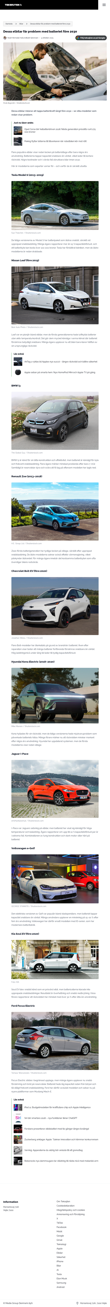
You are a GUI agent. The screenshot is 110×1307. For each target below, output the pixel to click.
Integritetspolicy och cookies (71, 1210)
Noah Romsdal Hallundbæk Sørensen (23, 38)
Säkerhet (61, 1257)
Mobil (59, 1231)
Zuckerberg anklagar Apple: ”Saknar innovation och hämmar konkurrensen (61, 1139)
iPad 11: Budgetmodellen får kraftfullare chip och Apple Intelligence (57, 1107)
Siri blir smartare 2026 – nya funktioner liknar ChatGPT (50, 1118)
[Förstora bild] (95, 184)
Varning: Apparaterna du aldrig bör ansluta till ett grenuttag (53, 1150)
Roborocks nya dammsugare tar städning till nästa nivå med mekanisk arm (61, 1161)
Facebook (61, 1227)
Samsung (61, 1283)
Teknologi (61, 1244)
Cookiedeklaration (65, 1205)
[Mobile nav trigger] (104, 4)
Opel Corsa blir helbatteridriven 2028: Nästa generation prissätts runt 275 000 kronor (60, 130)
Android (61, 1287)
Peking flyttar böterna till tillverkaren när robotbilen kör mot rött (55, 141)
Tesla (59, 1274)
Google (60, 1235)
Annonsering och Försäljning (71, 1214)
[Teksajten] (50, 5)
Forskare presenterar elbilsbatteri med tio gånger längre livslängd (56, 1129)
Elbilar (60, 1253)
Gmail (59, 1240)
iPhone (60, 1261)
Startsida (9, 24)
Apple (60, 1248)
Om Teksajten (63, 1201)
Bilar (21, 24)
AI (58, 1270)
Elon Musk (62, 1278)
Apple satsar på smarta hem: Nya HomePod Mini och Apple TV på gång (59, 372)
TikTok (60, 1223)
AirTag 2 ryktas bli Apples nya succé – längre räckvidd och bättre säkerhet (60, 361)
